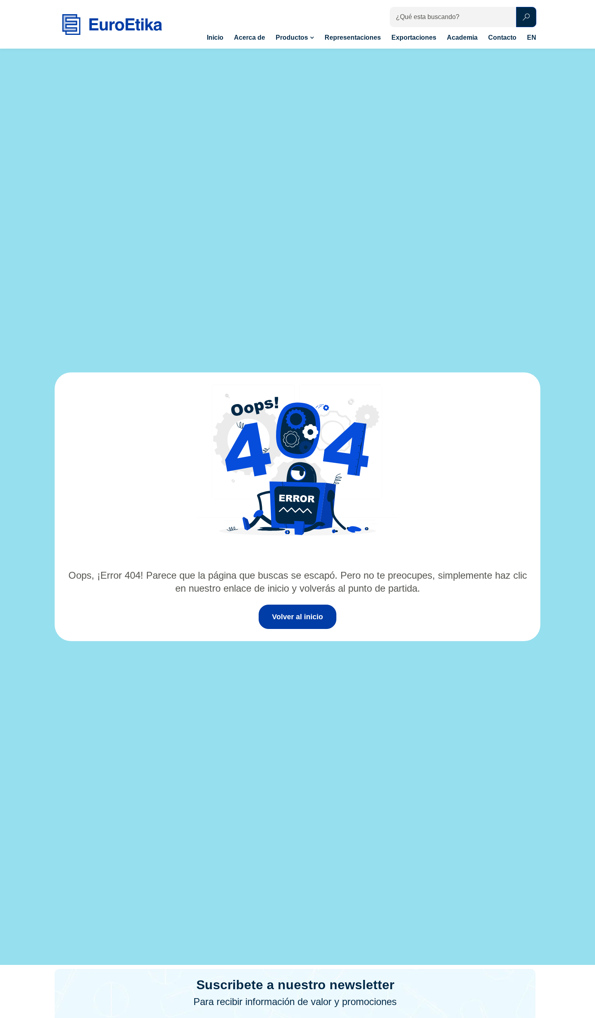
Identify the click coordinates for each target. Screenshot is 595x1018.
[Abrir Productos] (312, 37)
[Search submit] (526, 17)
